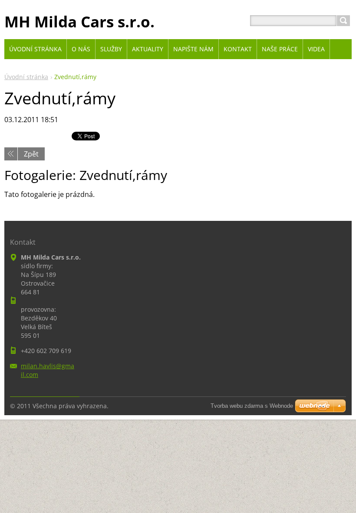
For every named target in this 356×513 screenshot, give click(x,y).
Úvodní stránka (26, 77)
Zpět (31, 154)
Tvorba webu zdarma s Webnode (252, 406)
